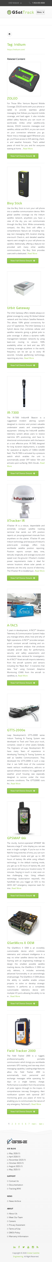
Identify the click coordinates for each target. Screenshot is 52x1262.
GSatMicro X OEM (20, 943)
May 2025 (13, 1169)
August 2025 (14, 1166)
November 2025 (16, 1160)
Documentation (16, 1185)
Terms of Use (14, 1229)
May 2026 (13, 1153)
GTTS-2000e (16, 730)
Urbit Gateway (18, 308)
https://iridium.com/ (16, 49)
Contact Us (14, 1181)
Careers (12, 1221)
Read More (28, 148)
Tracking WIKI (15, 1188)
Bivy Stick (14, 203)
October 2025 (15, 1163)
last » (41, 1124)
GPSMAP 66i (16, 838)
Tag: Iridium (16, 44)
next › (34, 1124)
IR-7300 (13, 412)
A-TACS (12, 625)
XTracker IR (16, 520)
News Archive (15, 1201)
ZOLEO (12, 98)
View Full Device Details (21, 156)
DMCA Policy (14, 1232)
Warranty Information (18, 1236)
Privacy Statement (17, 1225)
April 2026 (13, 1156)
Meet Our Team (16, 1217)
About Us (13, 1213)
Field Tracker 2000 (21, 1051)
